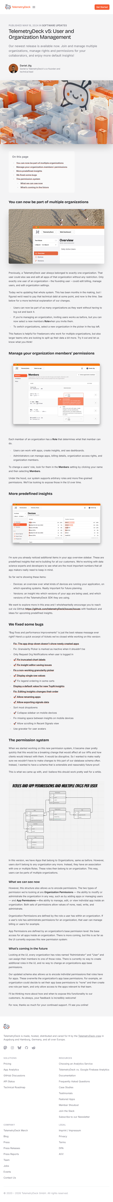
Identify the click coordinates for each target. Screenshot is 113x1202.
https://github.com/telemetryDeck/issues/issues (52, 608)
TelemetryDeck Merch (16, 1130)
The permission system (28, 179)
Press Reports (11, 1154)
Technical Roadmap (14, 1087)
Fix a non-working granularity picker (33, 670)
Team (7, 1159)
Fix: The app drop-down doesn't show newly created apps (46, 643)
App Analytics (11, 1069)
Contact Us (10, 1177)
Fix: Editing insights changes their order (35, 691)
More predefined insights (29, 171)
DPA (61, 1148)
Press (7, 1142)
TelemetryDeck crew (89, 1035)
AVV (61, 1154)
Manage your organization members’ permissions (41, 167)
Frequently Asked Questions (74, 1081)
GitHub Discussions (14, 1075)
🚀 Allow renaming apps (27, 696)
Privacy (63, 1136)
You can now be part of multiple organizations (40, 163)
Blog (6, 1136)
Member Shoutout (69, 1105)
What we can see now (31, 183)
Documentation (67, 1075)
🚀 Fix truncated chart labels (29, 659)
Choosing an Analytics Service (76, 1063)
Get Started (102, 7)
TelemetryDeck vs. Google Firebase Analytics (84, 1069)
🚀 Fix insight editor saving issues (32, 664)
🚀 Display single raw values (29, 675)
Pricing (7, 1063)
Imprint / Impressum (70, 1130)
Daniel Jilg (25, 65)
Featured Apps (67, 1099)
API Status (9, 1081)
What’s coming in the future (34, 187)
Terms (62, 1142)
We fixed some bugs (26, 175)
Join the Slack (66, 1110)
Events (7, 1171)
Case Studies (66, 1087)
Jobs (6, 1165)
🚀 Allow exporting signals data (31, 702)
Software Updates (54, 25)
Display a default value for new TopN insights (38, 686)
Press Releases (12, 1148)
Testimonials (66, 1093)
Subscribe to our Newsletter (74, 1116)
